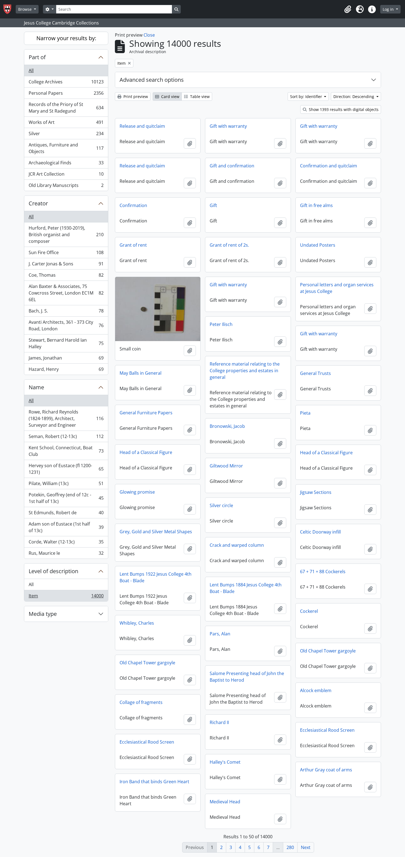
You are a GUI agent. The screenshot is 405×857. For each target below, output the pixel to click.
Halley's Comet (225, 762)
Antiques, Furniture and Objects (66, 148)
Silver (66, 134)
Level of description (53, 571)
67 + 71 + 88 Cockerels (322, 571)
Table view (199, 96)
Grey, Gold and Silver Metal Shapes (156, 532)
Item (66, 597)
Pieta (305, 413)
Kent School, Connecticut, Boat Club (66, 451)
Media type (43, 613)
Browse (25, 9)
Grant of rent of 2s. (229, 245)
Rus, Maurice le (66, 554)
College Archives (66, 83)
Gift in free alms (316, 205)
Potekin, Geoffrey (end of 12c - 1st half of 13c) (66, 498)
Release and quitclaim (142, 126)
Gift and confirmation (232, 166)
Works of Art (66, 123)
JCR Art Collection (66, 175)
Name (36, 387)
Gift (213, 205)
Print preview (135, 96)
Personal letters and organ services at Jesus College (337, 288)
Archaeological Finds (66, 164)
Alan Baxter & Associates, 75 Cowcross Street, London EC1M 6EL (66, 293)
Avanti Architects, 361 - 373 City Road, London (66, 325)
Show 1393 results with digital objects (343, 109)
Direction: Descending (354, 96)
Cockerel (309, 611)
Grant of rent (133, 245)
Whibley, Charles (137, 623)
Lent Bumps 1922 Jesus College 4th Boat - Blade (155, 577)
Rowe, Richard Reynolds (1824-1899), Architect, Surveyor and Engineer (66, 418)
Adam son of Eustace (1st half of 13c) (66, 527)
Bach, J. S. (66, 312)
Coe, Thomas (66, 276)
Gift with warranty (228, 126)
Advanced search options (152, 79)
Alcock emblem (315, 690)
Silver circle (221, 505)
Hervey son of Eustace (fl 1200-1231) (66, 468)
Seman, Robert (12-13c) (66, 437)
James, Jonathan (66, 359)
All (31, 70)
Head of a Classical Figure (146, 452)
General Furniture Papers (146, 413)
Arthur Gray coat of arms (326, 770)
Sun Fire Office (66, 253)
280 (290, 847)
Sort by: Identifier (306, 96)
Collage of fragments (141, 702)
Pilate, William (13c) (66, 484)
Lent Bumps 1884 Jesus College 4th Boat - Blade (246, 588)
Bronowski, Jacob (227, 426)
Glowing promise (137, 492)
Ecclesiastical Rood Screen (327, 730)
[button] (348, 9)
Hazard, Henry (66, 370)
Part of (37, 57)
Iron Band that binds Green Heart (154, 782)
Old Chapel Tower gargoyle (328, 651)
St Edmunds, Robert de (66, 514)
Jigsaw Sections (315, 492)
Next (305, 847)
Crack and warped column (237, 545)
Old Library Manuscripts (66, 186)
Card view (169, 96)
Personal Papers (66, 94)
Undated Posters (317, 245)
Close (149, 35)
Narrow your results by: (66, 38)
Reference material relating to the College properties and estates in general (245, 370)
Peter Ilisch (221, 324)
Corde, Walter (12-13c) (66, 543)
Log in (389, 9)
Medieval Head (225, 802)
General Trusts (315, 373)
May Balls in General (140, 373)
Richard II (219, 722)
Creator (38, 203)
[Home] (9, 9)
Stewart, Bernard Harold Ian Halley (66, 343)
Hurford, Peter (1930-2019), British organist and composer (66, 234)
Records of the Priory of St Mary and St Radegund (66, 107)
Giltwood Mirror (226, 466)
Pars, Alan (220, 634)
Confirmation (133, 205)
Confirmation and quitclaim (328, 166)
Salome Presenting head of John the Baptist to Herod (247, 676)
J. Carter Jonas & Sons (66, 265)
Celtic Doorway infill (320, 532)
